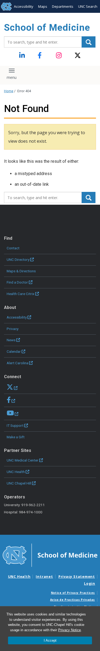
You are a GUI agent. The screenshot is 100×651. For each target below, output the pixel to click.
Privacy (12, 329)
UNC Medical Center (22, 460)
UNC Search (87, 6)
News (11, 340)
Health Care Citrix (20, 294)
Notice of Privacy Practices (73, 593)
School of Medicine (47, 27)
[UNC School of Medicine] (50, 554)
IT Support (15, 425)
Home (8, 91)
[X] (77, 55)
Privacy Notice (69, 630)
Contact (13, 248)
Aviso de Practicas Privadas (72, 600)
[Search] (88, 42)
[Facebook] (41, 55)
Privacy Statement (76, 576)
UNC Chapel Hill (19, 483)
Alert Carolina (17, 363)
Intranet (44, 576)
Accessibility (23, 6)
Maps (42, 6)
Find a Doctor (17, 282)
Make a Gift (16, 437)
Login (89, 583)
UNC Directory (18, 259)
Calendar (14, 351)
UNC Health (16, 472)
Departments (62, 6)
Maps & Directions (21, 271)
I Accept (50, 640)
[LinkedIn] (22, 55)
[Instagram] (59, 55)
